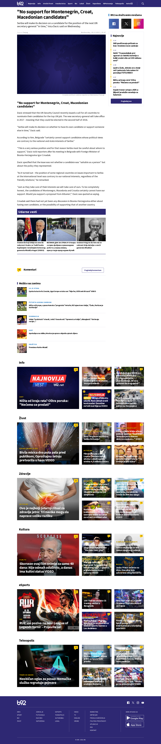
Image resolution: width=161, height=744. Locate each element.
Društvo (33, 344)
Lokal (57, 721)
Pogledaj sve (126, 101)
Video (76, 712)
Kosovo (119, 370)
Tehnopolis (59, 715)
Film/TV (22, 560)
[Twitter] (126, 24)
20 (24, 331)
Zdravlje (39, 712)
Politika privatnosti (98, 721)
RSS (91, 727)
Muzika (119, 564)
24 (19, 269)
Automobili (59, 718)
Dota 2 (119, 617)
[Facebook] (114, 24)
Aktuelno (88, 450)
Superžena (40, 721)
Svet (31, 330)
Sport (19, 715)
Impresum (93, 715)
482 (25, 289)
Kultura (39, 718)
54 (24, 317)
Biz (18, 718)
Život (19, 721)
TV (75, 715)
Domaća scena (90, 617)
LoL (20, 619)
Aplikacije (94, 724)
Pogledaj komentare (92, 270)
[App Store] (135, 724)
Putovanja (40, 715)
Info (18, 712)
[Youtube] (143, 703)
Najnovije (31, 3)
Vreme (76, 721)
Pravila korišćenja (97, 718)
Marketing (94, 712)
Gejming (119, 673)
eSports (58, 712)
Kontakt (93, 730)
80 (24, 303)
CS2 (85, 597)
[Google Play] (135, 717)
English (77, 718)
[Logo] (20, 3)
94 (24, 345)
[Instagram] (139, 24)
